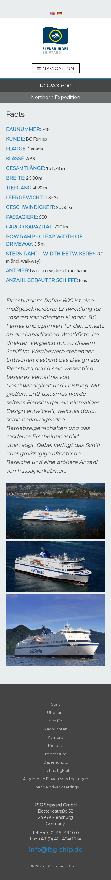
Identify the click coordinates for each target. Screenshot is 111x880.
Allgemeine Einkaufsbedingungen (55, 778)
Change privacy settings (56, 787)
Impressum (55, 753)
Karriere (55, 737)
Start (55, 704)
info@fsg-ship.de (56, 849)
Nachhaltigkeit (55, 770)
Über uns (55, 712)
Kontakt (55, 745)
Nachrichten (55, 729)
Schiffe (55, 720)
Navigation (58, 69)
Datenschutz (55, 762)
